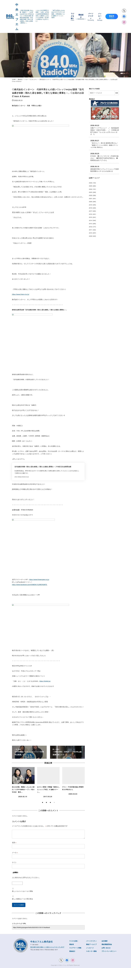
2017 (90, 211)
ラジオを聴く (73, 941)
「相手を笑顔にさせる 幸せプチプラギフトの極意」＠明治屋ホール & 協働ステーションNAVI (59, 13)
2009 (90, 236)
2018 (90, 208)
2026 (90, 183)
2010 (90, 233)
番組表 (71, 944)
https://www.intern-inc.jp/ (20, 294)
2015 (90, 217)
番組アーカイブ (91, 944)
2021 (90, 198)
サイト (14, 862)
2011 (90, 230)
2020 (90, 201)
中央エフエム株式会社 (41, 941)
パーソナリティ (91, 941)
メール (15, 852)
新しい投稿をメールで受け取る (22, 899)
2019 (90, 205)
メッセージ (90, 948)
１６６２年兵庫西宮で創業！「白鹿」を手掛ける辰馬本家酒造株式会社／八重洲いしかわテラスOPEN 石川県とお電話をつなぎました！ (42, 15)
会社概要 (105, 941)
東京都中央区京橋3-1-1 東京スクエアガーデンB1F (47, 947)
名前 (14, 842)
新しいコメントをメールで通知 (22, 891)
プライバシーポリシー (109, 951)
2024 (90, 189)
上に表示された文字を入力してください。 (26, 877)
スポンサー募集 (91, 951)
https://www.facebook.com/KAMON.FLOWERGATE (29, 585)
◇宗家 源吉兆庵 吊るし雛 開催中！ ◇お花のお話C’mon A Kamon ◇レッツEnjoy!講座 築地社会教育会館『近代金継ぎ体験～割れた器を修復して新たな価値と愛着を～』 (27, 16)
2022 (90, 195)
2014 (90, 220)
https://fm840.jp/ (45, 681)
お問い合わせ (106, 948)
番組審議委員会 (107, 944)
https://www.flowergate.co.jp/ (39, 579)
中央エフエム (63, 965)
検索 (116, 93)
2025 (90, 186)
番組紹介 (72, 951)
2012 (90, 227)
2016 (90, 214)
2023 (90, 192)
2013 (90, 223)
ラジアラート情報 (75, 948)
